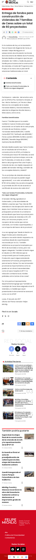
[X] (5, 316)
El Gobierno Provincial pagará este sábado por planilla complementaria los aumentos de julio (23, 380)
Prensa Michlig (13, 37)
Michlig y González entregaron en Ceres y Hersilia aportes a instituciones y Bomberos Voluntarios (24, 402)
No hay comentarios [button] (26, 331)
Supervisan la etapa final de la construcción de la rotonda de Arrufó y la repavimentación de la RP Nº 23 (12, 440)
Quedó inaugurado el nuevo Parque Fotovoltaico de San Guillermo (11, 476)
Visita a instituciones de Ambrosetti (23, 390)
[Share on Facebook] (6, 32)
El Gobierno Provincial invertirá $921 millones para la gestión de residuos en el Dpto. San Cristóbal (23, 415)
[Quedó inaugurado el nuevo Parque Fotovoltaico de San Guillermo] (29, 474)
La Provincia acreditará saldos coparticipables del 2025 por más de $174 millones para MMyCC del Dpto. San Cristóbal (24, 368)
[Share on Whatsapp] (12, 32)
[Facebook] (2, 316)
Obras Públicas (8, 9)
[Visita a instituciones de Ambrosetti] (8, 392)
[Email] (15, 32)
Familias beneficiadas (13, 83)
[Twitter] (18, 549)
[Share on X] (9, 32)
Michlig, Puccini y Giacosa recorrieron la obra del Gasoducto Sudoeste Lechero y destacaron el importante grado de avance (12, 494)
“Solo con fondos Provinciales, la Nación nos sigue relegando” (16, 87)
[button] (3, 2)
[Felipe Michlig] (11, 2)
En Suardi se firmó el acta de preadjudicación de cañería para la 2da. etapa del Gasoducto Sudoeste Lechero (11, 458)
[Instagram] (8, 316)
